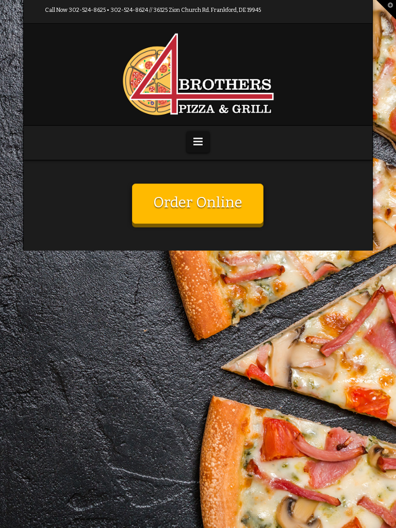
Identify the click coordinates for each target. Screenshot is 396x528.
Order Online (197, 202)
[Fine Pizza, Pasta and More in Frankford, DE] (198, 74)
